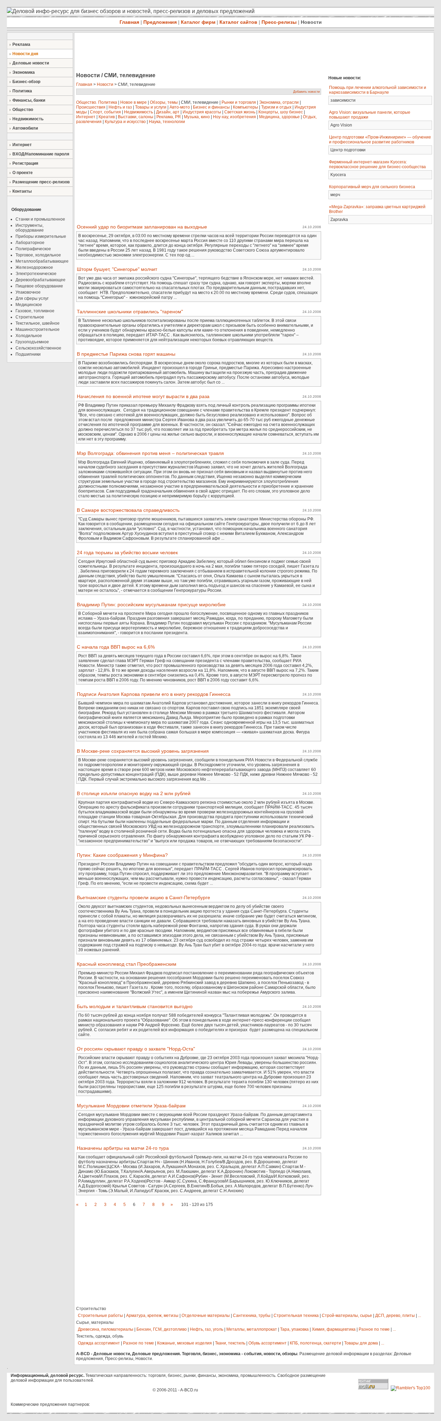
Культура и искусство (125, 121)
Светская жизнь (239, 112)
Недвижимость (27, 118)
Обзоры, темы (164, 102)
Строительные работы (100, 1315)
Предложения (160, 22)
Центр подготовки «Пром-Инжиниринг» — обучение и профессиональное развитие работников (380, 139)
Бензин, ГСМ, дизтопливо (161, 1329)
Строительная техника (296, 1315)
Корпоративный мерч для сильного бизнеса (372, 186)
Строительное (30, 317)
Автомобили (25, 128)
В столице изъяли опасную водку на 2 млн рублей (134, 793)
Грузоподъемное (32, 341)
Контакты (22, 191)
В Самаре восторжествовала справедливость (128, 510)
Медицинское (29, 304)
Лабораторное (30, 242)
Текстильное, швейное (38, 323)
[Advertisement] (199, 53)
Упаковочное (28, 292)
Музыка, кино (197, 116)
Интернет (22, 144)
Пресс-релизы (279, 22)
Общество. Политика (96, 102)
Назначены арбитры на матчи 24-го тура (123, 1148)
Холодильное (29, 335)
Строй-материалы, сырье (347, 1315)
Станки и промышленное (40, 219)
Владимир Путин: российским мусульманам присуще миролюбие (151, 604)
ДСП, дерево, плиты (395, 1315)
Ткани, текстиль (230, 1343)
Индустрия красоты (202, 112)
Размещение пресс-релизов (41, 182)
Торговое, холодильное (38, 255)
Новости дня (25, 53)
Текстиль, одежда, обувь (99, 1336)
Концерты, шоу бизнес (280, 112)
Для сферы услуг (32, 298)
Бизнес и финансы (211, 107)
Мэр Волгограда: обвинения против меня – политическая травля (150, 453)
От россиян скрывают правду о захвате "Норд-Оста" (136, 1049)
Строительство (91, 1308)
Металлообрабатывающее (42, 261)
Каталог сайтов (238, 22)
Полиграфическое (33, 248)
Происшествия (90, 107)
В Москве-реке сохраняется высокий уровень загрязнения (143, 751)
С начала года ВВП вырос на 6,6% (116, 647)
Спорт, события (105, 112)
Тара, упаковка (294, 1329)
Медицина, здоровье (279, 116)
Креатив (107, 116)
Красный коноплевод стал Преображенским (126, 964)
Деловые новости (30, 63)
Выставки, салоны (135, 116)
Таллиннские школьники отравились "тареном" (130, 311)
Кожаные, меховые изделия (184, 1343)
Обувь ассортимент (267, 1343)
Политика (22, 91)
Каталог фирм (198, 22)
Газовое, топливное (35, 310)
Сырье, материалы (95, 1322)
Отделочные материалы (206, 1315)
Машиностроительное (38, 329)
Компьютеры (245, 107)
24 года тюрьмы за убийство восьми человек (127, 552)
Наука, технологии (167, 121)
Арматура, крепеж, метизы (152, 1315)
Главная (129, 22)
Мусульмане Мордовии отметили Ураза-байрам (131, 1105)
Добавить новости (306, 91)
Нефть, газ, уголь (206, 1329)
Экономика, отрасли (279, 102)
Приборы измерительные (41, 236)
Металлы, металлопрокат (251, 1329)
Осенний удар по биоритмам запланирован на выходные (142, 227)
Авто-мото (180, 107)
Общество (22, 109)
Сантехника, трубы (251, 1315)
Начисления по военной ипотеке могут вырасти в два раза (143, 396)
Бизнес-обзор (26, 81)
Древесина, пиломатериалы (105, 1329)
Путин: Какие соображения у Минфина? (122, 855)
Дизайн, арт (168, 112)
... (419, 1315)
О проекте (22, 172)
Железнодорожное (34, 267)
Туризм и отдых (276, 107)
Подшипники (28, 354)
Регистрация (25, 163)
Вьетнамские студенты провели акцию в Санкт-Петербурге (143, 897)
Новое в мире (133, 102)
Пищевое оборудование (39, 286)
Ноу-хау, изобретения (234, 116)
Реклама (21, 44)
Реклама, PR (168, 116)
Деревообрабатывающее (40, 279)
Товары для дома (361, 1343)
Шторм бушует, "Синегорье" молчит (117, 269)
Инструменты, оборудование (30, 228)
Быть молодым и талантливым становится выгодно (135, 1006)
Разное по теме (374, 1329)
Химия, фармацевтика (334, 1329)
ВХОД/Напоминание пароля (40, 154)
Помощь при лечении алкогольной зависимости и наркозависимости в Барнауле (377, 90)
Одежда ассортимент (99, 1343)
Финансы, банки (28, 100)
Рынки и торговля (239, 102)
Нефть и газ (120, 107)
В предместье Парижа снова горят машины (126, 354)
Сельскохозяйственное (38, 348)
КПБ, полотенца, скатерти (315, 1343)
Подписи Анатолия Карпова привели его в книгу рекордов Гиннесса (153, 694)
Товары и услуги (150, 107)
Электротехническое (36, 273)
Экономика (23, 72)
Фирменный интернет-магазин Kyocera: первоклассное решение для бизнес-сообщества (377, 164)
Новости (311, 22)
